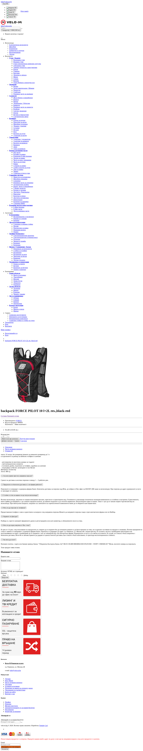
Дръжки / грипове (19, 126)
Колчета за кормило (20, 143)
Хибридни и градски (16, 50)
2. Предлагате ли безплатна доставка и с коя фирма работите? (22, 484)
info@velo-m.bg (15, 670)
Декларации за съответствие (15, 690)
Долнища (16, 288)
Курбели (16, 109)
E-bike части (17, 209)
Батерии (16, 220)
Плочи (15, 113)
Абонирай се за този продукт (11, 747)
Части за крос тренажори (22, 160)
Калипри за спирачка (20, 201)
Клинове (16, 292)
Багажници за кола (20, 254)
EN (14, 10)
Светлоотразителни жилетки (23, 235)
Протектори (17, 303)
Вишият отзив (6, 560)
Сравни (17, 441)
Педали (16, 130)
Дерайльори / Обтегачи (21, 103)
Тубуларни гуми (19, 66)
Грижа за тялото (19, 264)
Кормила (16, 145)
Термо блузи (17, 281)
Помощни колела (19, 230)
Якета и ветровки (19, 275)
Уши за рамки (18, 169)
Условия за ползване (12, 686)
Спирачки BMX (19, 203)
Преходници (17, 200)
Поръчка (8, 704)
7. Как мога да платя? (9, 539)
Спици (15, 79)
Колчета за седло (19, 133)
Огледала (16, 239)
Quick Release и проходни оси (24, 83)
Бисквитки (5, 749)
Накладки (16, 194)
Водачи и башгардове (21, 115)
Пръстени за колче (20, 122)
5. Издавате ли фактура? (10, 516)
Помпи (15, 232)
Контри (16, 81)
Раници (16, 302)
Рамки (15, 164)
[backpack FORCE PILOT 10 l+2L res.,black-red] (32, 406)
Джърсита (17, 283)
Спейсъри (17, 92)
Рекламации (9, 710)
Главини (16, 71)
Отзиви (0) (9, 451)
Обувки (16, 298)
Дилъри (8, 679)
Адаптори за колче (20, 135)
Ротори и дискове (19, 190)
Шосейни (12, 47)
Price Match (9, 681)
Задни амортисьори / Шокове (23, 88)
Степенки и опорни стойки (23, 224)
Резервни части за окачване (23, 94)
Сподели (24, 441)
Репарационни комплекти (18, 319)
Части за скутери (19, 162)
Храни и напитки (19, 269)
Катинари (16, 245)
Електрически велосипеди (18, 45)
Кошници (16, 258)
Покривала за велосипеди (22, 249)
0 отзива (4, 416)
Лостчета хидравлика (21, 198)
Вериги (16, 99)
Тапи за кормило (19, 149)
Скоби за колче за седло (21, 167)
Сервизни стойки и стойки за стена (22, 320)
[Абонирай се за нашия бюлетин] (21, 722)
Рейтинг (4, 573)
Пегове (16, 226)
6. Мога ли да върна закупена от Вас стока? (16, 525)
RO (16, 14)
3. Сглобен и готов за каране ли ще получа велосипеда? (20, 495)
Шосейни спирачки (20, 179)
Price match (24, 11)
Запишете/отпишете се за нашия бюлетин (20, 708)
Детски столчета (19, 260)
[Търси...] (21, 28)
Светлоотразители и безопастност (25, 237)
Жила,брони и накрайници (23, 98)
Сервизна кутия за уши (21, 173)
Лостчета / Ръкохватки (21, 192)
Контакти (8, 326)
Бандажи (16, 73)
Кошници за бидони (20, 268)
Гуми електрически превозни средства (27, 64)
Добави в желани (7, 441)
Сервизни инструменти (17, 315)
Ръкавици (16, 285)
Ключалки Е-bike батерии (22, 156)
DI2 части (16, 152)
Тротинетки (9, 322)
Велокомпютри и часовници (23, 217)
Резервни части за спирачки (23, 183)
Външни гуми (18, 62)
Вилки (15, 86)
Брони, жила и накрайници (23, 186)
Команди (16, 105)
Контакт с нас (10, 694)
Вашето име (5, 556)
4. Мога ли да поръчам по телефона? (14, 508)
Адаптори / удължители (21, 139)
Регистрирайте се (11, 333)
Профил (8, 702)
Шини (15, 77)
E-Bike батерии (18, 207)
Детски (11, 54)
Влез (6, 335)
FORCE (19, 420)
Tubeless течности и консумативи (25, 67)
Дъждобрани (18, 277)
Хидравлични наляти (21, 184)
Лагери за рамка (19, 158)
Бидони (16, 266)
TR (14, 17)
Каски (15, 307)
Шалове (16, 279)
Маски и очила (18, 309)
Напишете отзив (13, 416)
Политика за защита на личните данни (19, 688)
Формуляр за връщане (13, 711)
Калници (16, 243)
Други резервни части (21, 211)
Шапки (16, 311)
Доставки (8, 684)
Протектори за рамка (20, 228)
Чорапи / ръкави (19, 294)
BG (15, 7)
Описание (8, 447)
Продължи (5, 577)
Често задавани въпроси (13, 449)
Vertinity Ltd (43, 725)
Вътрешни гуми (19, 60)
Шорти (15, 290)
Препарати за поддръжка (18, 317)
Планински (13, 49)
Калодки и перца (19, 196)
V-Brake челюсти (19, 188)
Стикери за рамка (19, 166)
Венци (15, 101)
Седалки (16, 128)
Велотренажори (15, 52)
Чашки (15, 171)
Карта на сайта (10, 692)
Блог (6, 324)
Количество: (5, 434)
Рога (15, 132)
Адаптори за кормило (21, 141)
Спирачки (17, 181)
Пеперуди (16, 90)
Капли (15, 69)
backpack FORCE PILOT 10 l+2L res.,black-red (21, 341)
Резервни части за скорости (23, 107)
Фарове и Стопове (20, 218)
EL (13, 12)
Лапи (15, 147)
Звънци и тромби (19, 241)
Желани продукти (11, 706)
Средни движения (19, 111)
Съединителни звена (20, 116)
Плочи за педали (19, 120)
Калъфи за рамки (19, 154)
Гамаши (16, 300)
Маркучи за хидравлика (21, 177)
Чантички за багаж (20, 256)
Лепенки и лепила (19, 75)
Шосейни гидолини (20, 124)
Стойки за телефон (20, 251)
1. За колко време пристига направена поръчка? (17, 476)
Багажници (17, 252)
